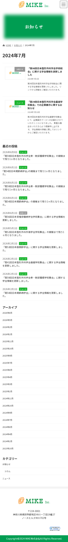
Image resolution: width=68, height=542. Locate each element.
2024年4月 (7, 434)
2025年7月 (7, 362)
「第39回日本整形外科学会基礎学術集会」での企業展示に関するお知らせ (45, 105)
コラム (7, 471)
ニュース (23, 152)
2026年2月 (7, 327)
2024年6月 (7, 427)
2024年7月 (7, 419)
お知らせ (23, 213)
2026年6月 (7, 313)
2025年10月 (7, 348)
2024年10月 (7, 405)
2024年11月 (7, 398)
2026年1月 (7, 334)
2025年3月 (7, 384)
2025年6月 (7, 370)
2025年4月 (7, 377)
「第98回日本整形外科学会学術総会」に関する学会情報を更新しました (45, 71)
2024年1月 (7, 441)
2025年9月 (7, 355)
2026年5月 (7, 320)
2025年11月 (7, 341)
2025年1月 (7, 391)
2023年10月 (7, 448)
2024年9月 (7, 412)
